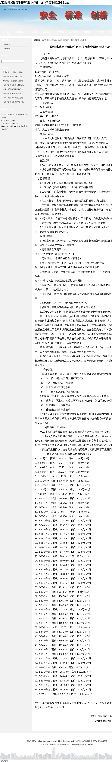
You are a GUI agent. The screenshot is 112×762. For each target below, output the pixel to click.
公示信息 (7, 49)
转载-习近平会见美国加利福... (13, 102)
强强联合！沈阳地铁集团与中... (14, 72)
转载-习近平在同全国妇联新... (13, 89)
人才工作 (73, 32)
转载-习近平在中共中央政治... (13, 93)
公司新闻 (33, 32)
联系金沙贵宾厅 (83, 736)
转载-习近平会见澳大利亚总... (13, 85)
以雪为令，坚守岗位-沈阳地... (13, 81)
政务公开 (100, 32)
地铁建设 (47, 32)
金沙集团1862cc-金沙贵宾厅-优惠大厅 (14, 9)
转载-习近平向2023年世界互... (14, 76)
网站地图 (96, 736)
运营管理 (60, 32)
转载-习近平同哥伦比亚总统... (13, 98)
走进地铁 (20, 32)
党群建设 (87, 32)
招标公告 (7, 44)
